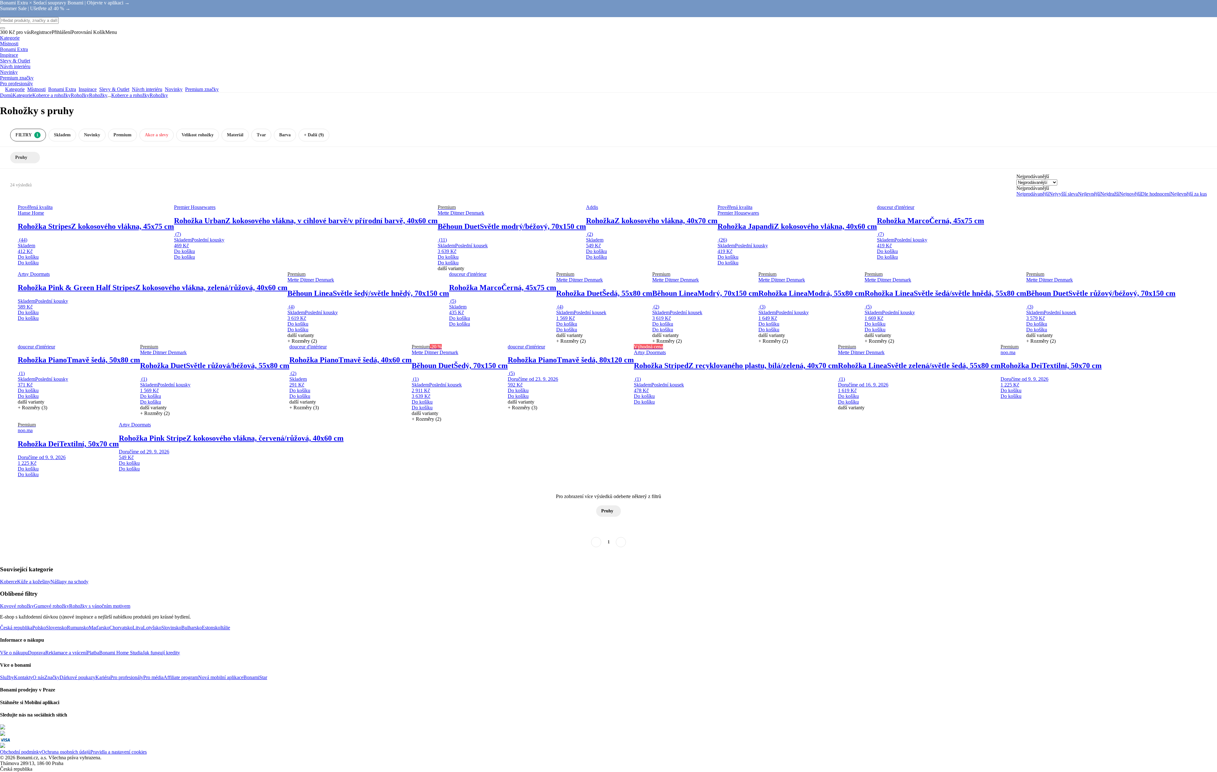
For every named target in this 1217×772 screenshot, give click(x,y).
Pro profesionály (126, 677)
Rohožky (98, 95)
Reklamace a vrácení (66, 652)
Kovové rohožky (17, 606)
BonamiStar (255, 677)
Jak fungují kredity (161, 652)
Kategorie (22, 95)
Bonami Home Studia (121, 652)
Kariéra (102, 677)
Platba (93, 652)
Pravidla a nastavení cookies (118, 752)
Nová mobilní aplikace (220, 677)
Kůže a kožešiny (33, 581)
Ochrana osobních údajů (66, 752)
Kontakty (23, 677)
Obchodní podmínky (21, 752)
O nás (38, 677)
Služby (7, 677)
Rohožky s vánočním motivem (99, 606)
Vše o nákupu (14, 652)
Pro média (153, 677)
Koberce (8, 581)
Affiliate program (181, 677)
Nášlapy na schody (69, 581)
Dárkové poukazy (77, 677)
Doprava (36, 652)
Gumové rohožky (51, 606)
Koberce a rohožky (51, 95)
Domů (6, 95)
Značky (52, 677)
